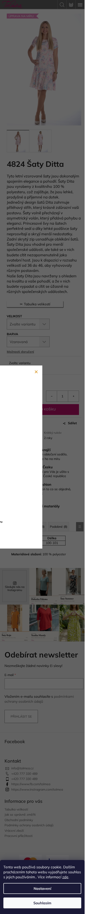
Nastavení (42, 888)
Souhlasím (42, 903)
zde (65, 877)
